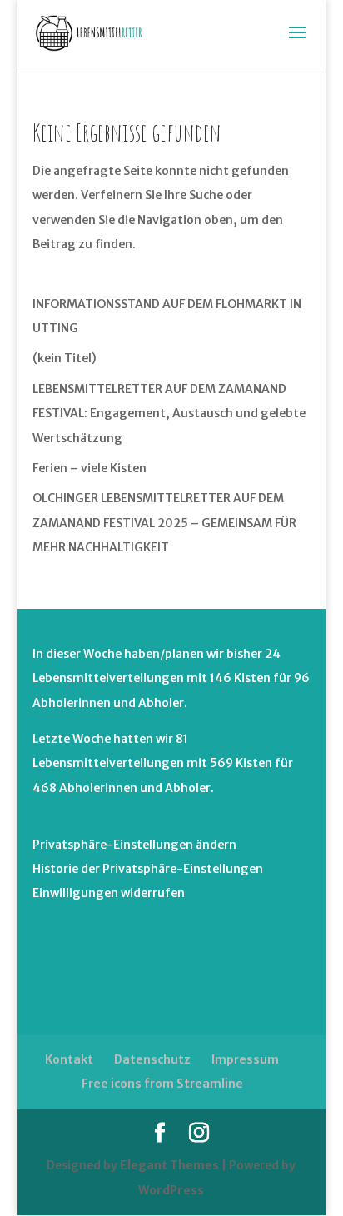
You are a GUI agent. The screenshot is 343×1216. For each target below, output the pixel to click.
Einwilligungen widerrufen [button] (108, 892)
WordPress (171, 1190)
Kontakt (69, 1059)
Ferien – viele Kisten (89, 468)
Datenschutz (152, 1059)
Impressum (245, 1059)
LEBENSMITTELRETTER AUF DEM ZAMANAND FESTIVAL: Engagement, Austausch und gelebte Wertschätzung (169, 413)
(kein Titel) (64, 358)
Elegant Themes (169, 1165)
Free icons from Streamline (162, 1083)
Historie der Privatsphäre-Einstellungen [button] (147, 868)
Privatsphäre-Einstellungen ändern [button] (134, 844)
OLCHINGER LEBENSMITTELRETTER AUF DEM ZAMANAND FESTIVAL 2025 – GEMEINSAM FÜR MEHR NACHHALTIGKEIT (164, 523)
